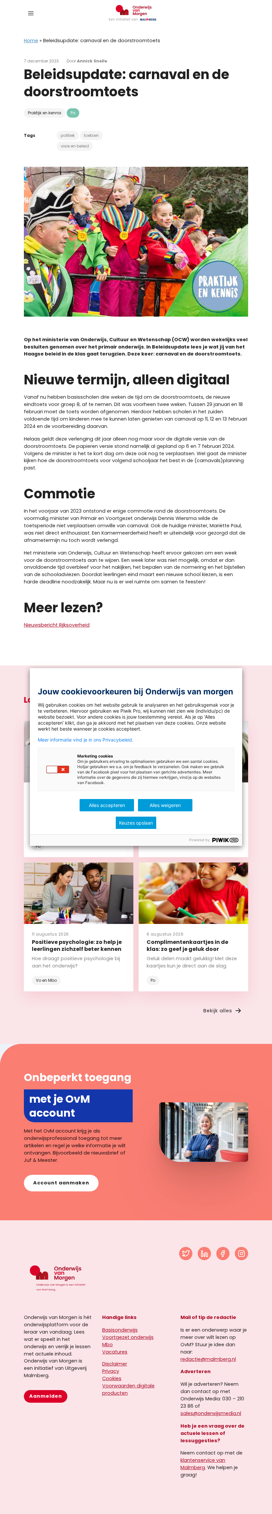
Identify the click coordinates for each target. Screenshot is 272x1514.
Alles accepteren (107, 805)
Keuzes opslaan (136, 823)
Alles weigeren (165, 805)
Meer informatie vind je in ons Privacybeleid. (85, 740)
